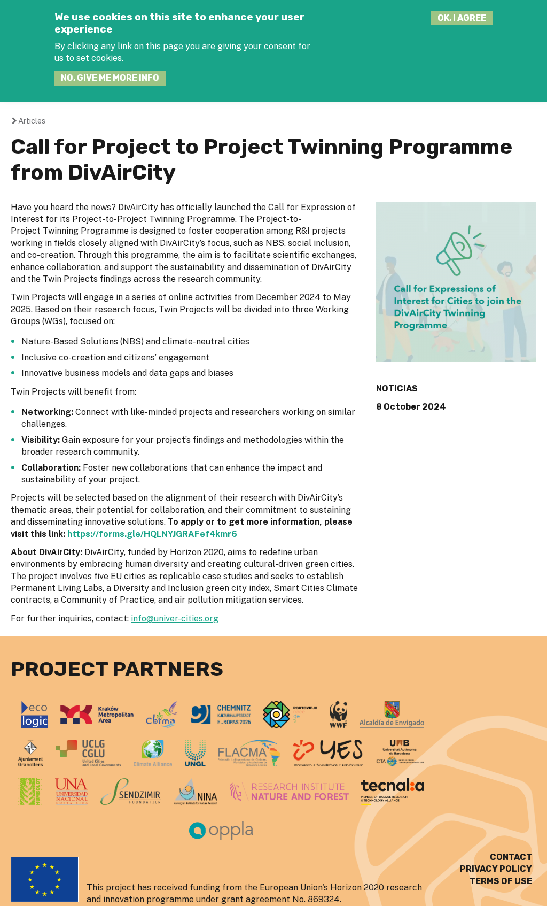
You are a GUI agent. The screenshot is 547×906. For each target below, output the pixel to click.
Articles (31, 120)
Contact (511, 857)
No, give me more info (110, 78)
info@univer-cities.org (174, 618)
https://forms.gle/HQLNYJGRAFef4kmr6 (152, 534)
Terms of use (501, 881)
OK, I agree (461, 18)
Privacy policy (496, 869)
